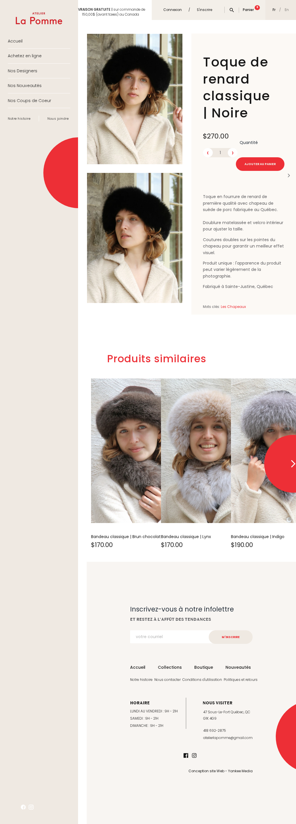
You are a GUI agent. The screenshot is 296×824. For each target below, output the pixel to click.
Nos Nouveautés (25, 85)
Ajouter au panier (260, 164)
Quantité (249, 142)
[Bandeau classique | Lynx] (211, 450)
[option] (122, 463)
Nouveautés (238, 667)
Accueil (15, 41)
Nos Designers (22, 71)
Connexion (172, 10)
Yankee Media (240, 771)
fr (274, 9)
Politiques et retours (241, 679)
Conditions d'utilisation (202, 679)
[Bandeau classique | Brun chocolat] (141, 450)
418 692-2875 (214, 730)
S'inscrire (204, 10)
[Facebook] (186, 756)
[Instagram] (194, 756)
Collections (170, 667)
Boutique (203, 667)
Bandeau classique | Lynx (186, 537)
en (287, 10)
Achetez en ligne (25, 56)
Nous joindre (58, 118)
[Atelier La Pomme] (39, 14)
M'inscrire (231, 637)
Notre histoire (19, 118)
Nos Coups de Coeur (29, 101)
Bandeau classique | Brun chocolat (126, 537)
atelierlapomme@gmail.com (228, 738)
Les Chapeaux (233, 306)
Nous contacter (167, 679)
